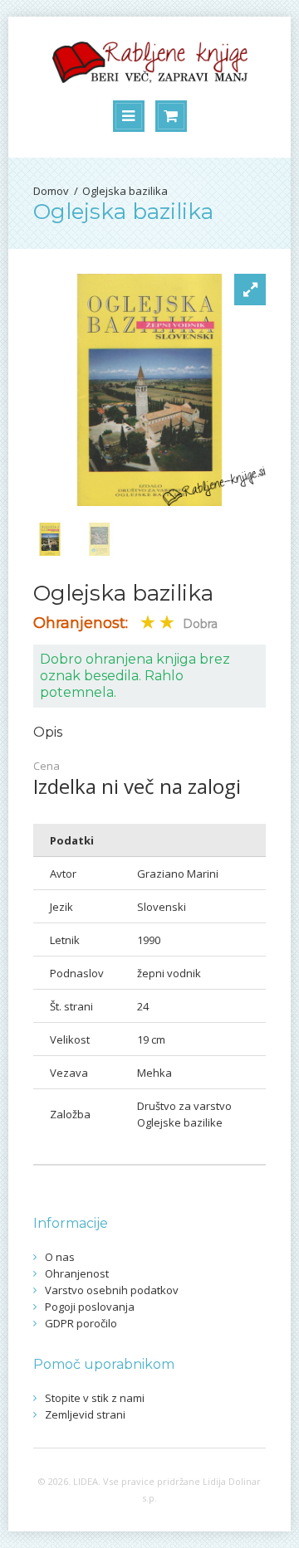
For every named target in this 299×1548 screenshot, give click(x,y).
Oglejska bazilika (125, 190)
